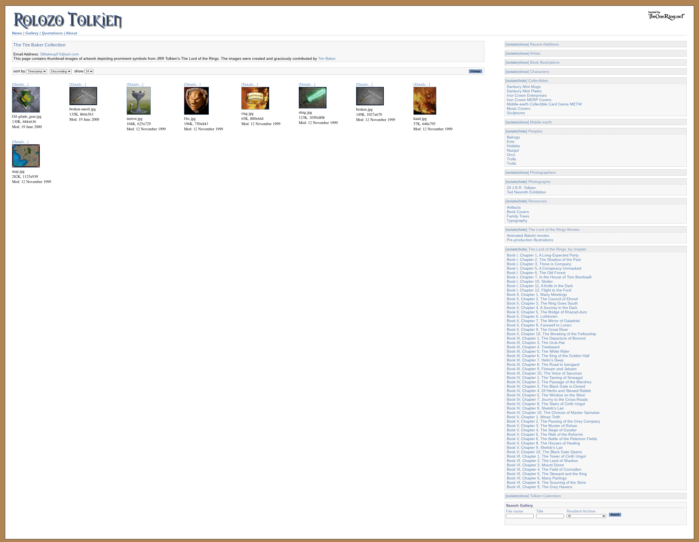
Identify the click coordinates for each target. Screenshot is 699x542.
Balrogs (513, 137)
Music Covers (518, 108)
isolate (512, 44)
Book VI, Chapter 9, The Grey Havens (539, 487)
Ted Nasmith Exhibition (526, 192)
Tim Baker (326, 58)
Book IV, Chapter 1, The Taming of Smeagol (545, 377)
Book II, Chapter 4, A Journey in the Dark (542, 307)
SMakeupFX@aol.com (59, 54)
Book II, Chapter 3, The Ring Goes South (542, 303)
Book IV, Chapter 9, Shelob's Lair (535, 408)
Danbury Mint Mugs (524, 86)
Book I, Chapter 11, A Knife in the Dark (540, 286)
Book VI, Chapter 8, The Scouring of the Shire (546, 482)
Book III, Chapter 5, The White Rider (538, 351)
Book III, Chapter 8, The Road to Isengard (543, 364)
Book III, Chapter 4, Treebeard (533, 347)
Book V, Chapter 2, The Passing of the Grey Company (553, 421)
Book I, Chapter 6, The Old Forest (536, 272)
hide (522, 80)
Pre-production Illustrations (530, 240)
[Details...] (20, 84)
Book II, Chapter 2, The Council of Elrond (542, 299)
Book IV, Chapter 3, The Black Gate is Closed (546, 386)
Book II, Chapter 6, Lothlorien (532, 316)
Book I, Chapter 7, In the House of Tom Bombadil (549, 277)
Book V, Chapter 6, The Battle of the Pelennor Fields (552, 439)
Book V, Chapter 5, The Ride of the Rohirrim (545, 434)
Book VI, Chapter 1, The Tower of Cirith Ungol (546, 456)
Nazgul (513, 150)
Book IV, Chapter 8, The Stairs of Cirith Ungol (546, 404)
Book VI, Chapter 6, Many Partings (537, 478)
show (523, 44)
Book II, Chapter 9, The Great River (537, 329)
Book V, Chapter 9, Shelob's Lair (535, 447)
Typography (517, 220)
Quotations (52, 33)
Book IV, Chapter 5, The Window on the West (546, 395)
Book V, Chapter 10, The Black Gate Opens (544, 452)
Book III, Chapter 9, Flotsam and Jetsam (542, 369)
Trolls (511, 159)
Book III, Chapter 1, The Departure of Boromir (546, 338)
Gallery (31, 33)
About (71, 33)
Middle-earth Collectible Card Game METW (544, 104)
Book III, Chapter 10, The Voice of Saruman (544, 373)
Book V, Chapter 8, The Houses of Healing (543, 443)
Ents (510, 141)
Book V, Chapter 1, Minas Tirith (533, 417)
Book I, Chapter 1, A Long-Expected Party (543, 255)
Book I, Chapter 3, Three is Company (539, 264)
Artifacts (514, 207)
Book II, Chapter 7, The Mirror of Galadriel (543, 321)
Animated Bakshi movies (528, 235)
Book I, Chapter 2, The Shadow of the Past (544, 259)
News (17, 33)
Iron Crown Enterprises (527, 95)
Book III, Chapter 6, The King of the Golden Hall (548, 356)
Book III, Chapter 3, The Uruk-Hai (536, 342)
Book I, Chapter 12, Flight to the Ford (539, 290)
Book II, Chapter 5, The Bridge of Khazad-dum (547, 312)
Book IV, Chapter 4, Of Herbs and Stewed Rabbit (549, 390)
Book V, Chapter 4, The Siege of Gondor (542, 430)
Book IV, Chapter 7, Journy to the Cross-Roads (547, 399)
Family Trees (518, 216)
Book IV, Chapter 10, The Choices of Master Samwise (553, 412)
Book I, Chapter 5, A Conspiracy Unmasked (544, 268)
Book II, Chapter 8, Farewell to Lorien (539, 325)
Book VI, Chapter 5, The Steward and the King (547, 474)
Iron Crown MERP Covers (529, 100)
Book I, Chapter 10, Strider (530, 281)
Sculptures (516, 113)
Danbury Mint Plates (524, 91)
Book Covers (518, 212)
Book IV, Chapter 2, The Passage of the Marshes (549, 382)
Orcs (511, 154)
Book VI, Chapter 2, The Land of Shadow (542, 460)
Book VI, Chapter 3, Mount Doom (535, 465)
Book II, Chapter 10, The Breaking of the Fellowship (551, 334)
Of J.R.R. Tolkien (521, 187)
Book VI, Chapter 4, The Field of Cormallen (544, 469)
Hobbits (513, 146)
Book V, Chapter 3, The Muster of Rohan (542, 425)
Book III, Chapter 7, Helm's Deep (535, 360)
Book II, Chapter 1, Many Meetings (537, 294)
